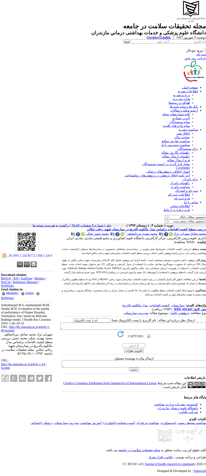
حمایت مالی (182, 137)
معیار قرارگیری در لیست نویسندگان (166, 164)
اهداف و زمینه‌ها (179, 102)
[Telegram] (31, 378)
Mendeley (12, 293)
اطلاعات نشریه (188, 91)
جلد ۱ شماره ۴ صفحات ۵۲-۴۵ (91, 225)
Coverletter (183, 167)
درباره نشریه (181, 95)
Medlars (39, 278)
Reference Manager (25, 282)
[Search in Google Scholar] (166, 235)
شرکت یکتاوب (188, 412)
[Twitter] (39, 378)
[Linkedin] (22, 378)
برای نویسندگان (187, 148)
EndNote (26, 278)
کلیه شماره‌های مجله (176, 114)
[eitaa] (5, 378)
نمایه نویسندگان (179, 122)
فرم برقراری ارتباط (177, 210)
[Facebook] (48, 378)
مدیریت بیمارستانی (135, 313)
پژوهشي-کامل (179, 313)
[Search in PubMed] (161, 235)
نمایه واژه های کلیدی (176, 125)
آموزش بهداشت (91, 423)
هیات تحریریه (181, 99)
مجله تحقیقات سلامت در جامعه (139, 450)
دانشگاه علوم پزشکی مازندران (177, 408)
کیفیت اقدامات (160, 305)
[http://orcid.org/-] (171, 235)
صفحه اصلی (190, 87)
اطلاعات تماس (180, 206)
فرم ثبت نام (182, 198)
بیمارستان (178, 305)
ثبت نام (201, 54)
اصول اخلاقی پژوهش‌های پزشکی (168, 171)
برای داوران (190, 179)
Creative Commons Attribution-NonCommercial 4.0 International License (110, 383)
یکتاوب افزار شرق (161, 457)
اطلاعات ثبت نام (179, 194)
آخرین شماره (181, 118)
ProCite (6, 282)
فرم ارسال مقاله (178, 160)
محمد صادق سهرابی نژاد (190, 233)
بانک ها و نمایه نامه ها (184, 106)
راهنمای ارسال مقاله (176, 156)
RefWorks (7, 285)
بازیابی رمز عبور (195, 58)
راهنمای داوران (180, 183)
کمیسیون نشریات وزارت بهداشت (176, 404)
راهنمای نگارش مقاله (175, 152)
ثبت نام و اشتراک (186, 190)
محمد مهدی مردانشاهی (142, 233)
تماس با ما (191, 202)
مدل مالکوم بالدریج (135, 305)
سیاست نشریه (188, 129)
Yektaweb (199, 471)
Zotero (29, 293)
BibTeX (6, 278)
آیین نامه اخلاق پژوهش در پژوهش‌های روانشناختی (157, 175)
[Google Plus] (13, 378)
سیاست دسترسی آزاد (175, 145)
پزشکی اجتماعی (41, 423)
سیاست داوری (180, 187)
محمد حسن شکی (97, 233)
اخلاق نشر (183, 133)
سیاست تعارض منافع (176, 141)
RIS (16, 278)
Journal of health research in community (170, 464)
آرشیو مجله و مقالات (184, 110)
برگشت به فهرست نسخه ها (51, 225)
